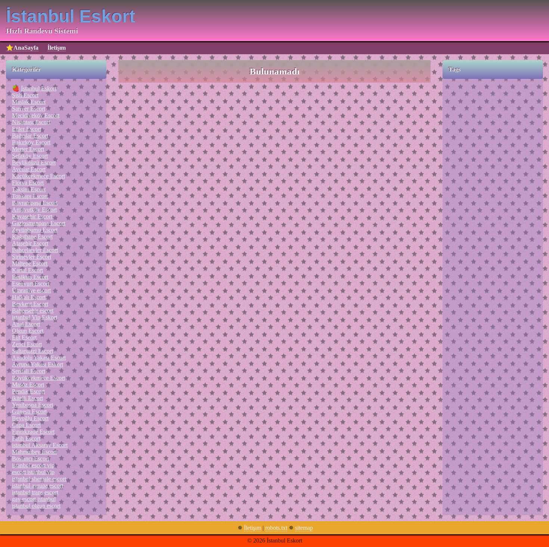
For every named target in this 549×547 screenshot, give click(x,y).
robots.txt (276, 528)
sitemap (304, 528)
